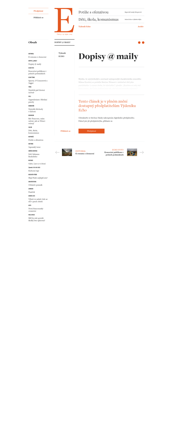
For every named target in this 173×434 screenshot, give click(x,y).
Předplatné (91, 131)
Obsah (31, 237)
